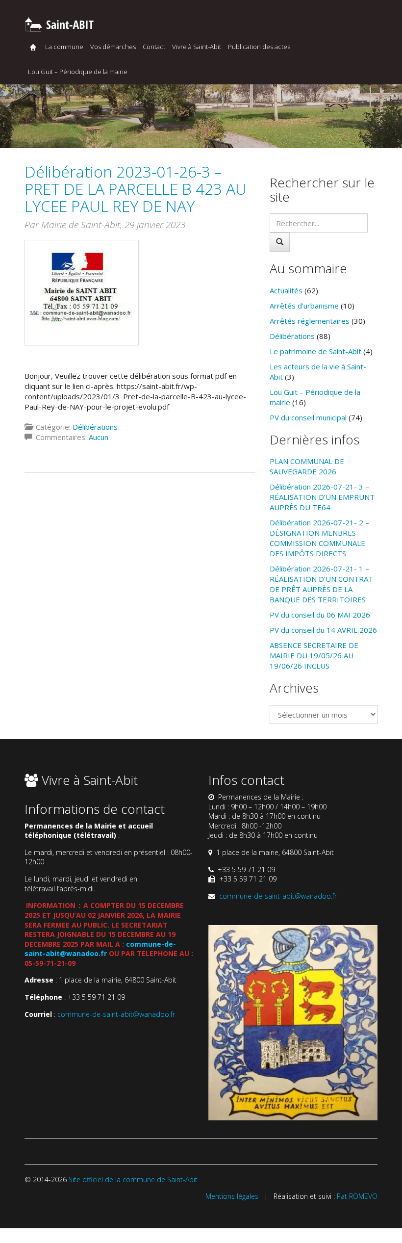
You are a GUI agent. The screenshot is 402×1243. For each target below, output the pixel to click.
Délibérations (95, 427)
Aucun (98, 437)
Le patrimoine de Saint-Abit (315, 351)
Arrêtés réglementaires (310, 321)
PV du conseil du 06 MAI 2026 (320, 615)
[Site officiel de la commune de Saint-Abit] (58, 23)
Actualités (286, 290)
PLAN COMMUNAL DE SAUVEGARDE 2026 (307, 466)
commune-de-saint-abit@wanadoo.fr (100, 948)
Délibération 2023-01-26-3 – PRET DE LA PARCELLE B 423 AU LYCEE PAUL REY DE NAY (136, 188)
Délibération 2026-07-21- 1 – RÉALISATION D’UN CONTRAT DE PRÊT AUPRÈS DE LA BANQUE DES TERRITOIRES (321, 584)
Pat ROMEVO (357, 1196)
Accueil (33, 46)
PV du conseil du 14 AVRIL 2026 (323, 630)
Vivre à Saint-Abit (196, 46)
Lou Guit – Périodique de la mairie (77, 71)
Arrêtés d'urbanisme (304, 306)
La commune (64, 46)
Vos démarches (113, 46)
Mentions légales (231, 1196)
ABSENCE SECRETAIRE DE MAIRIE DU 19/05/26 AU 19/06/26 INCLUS (314, 655)
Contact (154, 46)
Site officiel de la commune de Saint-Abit (133, 1179)
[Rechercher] (280, 242)
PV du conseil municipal (308, 417)
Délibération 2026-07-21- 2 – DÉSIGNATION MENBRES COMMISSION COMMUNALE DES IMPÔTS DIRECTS (319, 538)
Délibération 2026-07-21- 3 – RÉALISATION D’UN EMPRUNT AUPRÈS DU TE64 (322, 497)
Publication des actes (259, 46)
